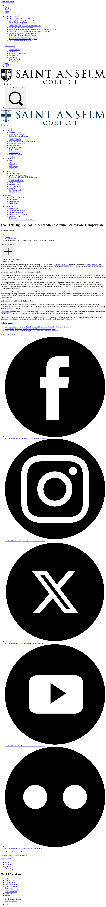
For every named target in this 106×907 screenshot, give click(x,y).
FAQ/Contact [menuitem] (13, 166)
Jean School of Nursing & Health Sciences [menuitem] (23, 177)
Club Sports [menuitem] (13, 199)
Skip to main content (7, 2)
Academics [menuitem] (8, 171)
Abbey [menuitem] (7, 13)
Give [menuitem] (6, 66)
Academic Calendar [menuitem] (15, 184)
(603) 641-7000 (6, 859)
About (8, 237)
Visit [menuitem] (6, 63)
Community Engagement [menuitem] (17, 210)
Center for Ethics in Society (63, 265)
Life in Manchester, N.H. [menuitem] (17, 143)
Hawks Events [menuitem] (14, 201)
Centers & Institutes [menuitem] (11, 16)
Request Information (11, 886)
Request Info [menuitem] (13, 168)
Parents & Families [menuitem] (15, 59)
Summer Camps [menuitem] (14, 153)
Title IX (7, 895)
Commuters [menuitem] (13, 51)
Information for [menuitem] (10, 46)
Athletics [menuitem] (8, 195)
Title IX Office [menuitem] (14, 149)
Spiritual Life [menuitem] (13, 209)
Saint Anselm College (8, 334)
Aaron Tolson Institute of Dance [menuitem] (19, 18)
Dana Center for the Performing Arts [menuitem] (21, 27)
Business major (6, 312)
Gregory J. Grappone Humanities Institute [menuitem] (22, 33)
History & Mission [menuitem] (15, 132)
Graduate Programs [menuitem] (15, 179)
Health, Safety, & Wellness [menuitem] (18, 214)
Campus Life (9, 870)
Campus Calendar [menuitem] (15, 140)
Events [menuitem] (7, 7)
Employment (9, 888)
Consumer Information (12, 890)
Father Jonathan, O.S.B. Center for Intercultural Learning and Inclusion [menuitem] (32, 29)
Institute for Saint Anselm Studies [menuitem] (20, 37)
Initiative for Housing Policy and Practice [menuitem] (22, 35)
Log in (7, 904)
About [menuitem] (7, 130)
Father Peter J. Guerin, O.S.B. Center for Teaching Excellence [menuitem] (29, 31)
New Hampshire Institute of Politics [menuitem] (20, 41)
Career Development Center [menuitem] (18, 22)
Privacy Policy (9, 893)
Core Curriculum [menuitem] (14, 186)
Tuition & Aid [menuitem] (13, 164)
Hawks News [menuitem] (13, 203)
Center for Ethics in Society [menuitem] (18, 24)
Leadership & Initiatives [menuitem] (17, 134)
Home (7, 235)
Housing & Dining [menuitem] (15, 216)
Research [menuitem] (12, 188)
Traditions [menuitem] (12, 218)
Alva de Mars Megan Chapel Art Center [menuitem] (22, 20)
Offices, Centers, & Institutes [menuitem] (18, 136)
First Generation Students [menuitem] (17, 53)
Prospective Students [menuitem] (16, 48)
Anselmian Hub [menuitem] (14, 145)
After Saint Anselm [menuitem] (15, 155)
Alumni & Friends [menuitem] (15, 57)
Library (7, 879)
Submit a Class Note (11, 884)
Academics (8, 866)
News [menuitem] (7, 5)
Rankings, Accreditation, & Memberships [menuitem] (22, 141)
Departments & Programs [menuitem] (17, 175)
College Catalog (10, 882)
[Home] (53, 84)
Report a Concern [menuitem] (15, 147)
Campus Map (9, 880)
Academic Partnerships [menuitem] (16, 181)
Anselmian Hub (11, 238)
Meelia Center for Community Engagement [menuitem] (23, 39)
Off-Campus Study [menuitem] (15, 190)
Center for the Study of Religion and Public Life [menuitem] (25, 26)
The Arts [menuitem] (8, 9)
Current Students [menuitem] (14, 50)
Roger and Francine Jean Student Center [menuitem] (22, 220)
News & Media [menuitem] (14, 61)
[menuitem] (15, 98)
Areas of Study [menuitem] (14, 173)
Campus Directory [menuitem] (15, 138)
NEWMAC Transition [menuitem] (16, 197)
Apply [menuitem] (7, 65)
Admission (8, 864)
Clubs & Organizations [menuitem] (16, 212)
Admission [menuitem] (8, 158)
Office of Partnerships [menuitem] (16, 151)
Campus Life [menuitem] (9, 206)
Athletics (8, 868)
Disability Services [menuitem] (15, 192)
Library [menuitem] (7, 11)
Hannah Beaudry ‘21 (94, 275)
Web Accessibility (11, 892)
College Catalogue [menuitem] (15, 182)
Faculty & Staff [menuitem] (14, 55)
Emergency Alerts (11, 901)
